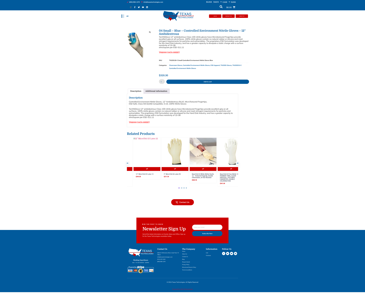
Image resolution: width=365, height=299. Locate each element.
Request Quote (186, 262)
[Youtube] (143, 7)
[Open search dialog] (221, 7)
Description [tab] (135, 91)
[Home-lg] (131, 7)
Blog (183, 259)
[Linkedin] (147, 7)
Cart (207, 253)
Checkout (208, 255)
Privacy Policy (185, 264)
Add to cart (208, 82)
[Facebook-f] (135, 7)
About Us (184, 254)
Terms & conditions (187, 270)
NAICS (216, 2)
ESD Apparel (215, 65)
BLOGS (209, 2)
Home (183, 251)
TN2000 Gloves (226, 65)
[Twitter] (139, 7)
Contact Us (185, 256)
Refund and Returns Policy (189, 267)
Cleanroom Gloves (175, 65)
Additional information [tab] (156, 91)
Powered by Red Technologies (182, 289)
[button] (224, 2)
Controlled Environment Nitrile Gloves (196, 65)
